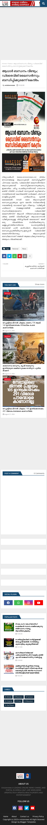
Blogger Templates (28, 822)
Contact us (24, 816)
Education (29, 701)
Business (19, 697)
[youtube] (38, 602)
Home (4, 63)
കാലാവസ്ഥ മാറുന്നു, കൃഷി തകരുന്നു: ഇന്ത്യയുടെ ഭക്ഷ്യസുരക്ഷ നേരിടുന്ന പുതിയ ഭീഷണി (22, 368)
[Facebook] (4, 256)
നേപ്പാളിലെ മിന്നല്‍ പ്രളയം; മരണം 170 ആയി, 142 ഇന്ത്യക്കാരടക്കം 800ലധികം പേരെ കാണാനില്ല (22, 325)
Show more (39, 284)
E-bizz (19, 701)
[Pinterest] (19, 256)
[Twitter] (9, 256)
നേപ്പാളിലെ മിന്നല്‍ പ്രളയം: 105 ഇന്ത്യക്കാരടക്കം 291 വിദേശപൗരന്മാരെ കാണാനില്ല (23, 409)
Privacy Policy (38, 816)
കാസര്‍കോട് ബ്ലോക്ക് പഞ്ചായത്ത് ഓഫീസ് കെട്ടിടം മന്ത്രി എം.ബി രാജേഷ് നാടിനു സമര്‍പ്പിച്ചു (29, 655)
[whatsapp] (18, 602)
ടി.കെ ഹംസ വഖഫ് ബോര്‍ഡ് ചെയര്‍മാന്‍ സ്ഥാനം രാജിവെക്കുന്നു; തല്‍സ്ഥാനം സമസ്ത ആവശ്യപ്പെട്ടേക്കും (29, 627)
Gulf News (10, 705)
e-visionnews (23, 819)
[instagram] (28, 602)
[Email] (25, 256)
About (14, 816)
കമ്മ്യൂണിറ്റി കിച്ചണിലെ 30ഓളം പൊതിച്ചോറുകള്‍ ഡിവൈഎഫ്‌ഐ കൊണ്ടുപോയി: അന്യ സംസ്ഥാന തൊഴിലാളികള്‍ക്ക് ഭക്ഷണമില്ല (28, 669)
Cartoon (30, 697)
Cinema (9, 701)
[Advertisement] (23, 32)
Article (9, 697)
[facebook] (8, 602)
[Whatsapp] (14, 256)
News (10, 63)
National (15, 249)
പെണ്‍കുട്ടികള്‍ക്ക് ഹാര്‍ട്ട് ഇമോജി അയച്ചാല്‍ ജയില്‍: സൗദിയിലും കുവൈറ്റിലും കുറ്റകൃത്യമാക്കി (28, 641)
